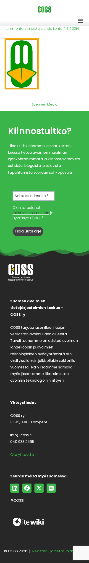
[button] (80, 21)
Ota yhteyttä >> (24, 454)
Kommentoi (14, 28)
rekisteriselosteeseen (31, 212)
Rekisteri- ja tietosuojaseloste (58, 551)
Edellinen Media (45, 104)
